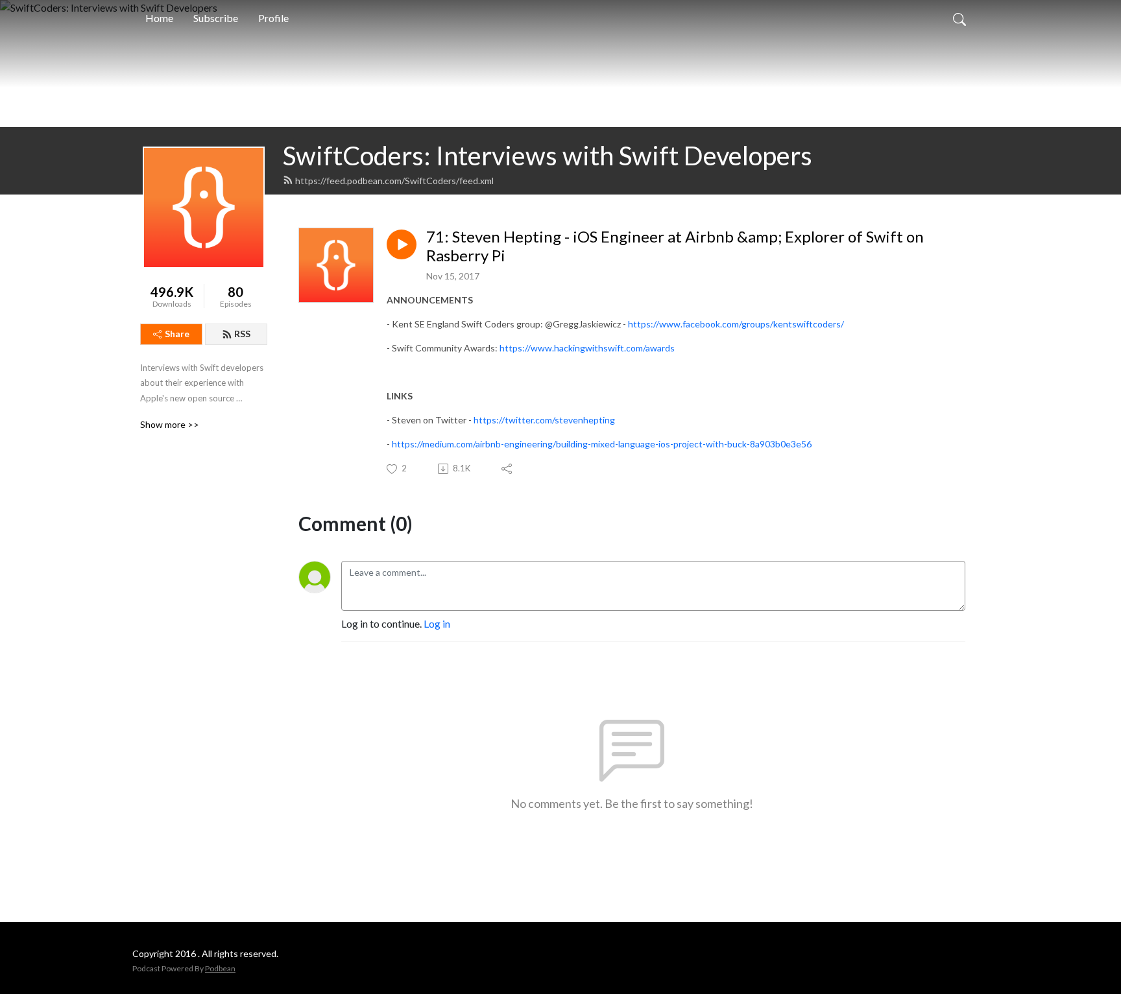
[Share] (507, 468)
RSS (242, 333)
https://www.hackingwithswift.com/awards (587, 347)
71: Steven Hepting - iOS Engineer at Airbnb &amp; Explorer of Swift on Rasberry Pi (675, 246)
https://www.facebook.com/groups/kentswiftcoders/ (736, 323)
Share (177, 333)
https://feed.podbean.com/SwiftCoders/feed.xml (394, 180)
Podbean (220, 968)
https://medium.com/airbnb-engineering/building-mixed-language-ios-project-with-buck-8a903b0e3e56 (602, 443)
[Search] (959, 18)
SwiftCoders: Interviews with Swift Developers (547, 155)
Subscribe (215, 18)
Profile (273, 18)
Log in (437, 623)
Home (159, 18)
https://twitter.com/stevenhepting (544, 419)
